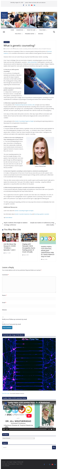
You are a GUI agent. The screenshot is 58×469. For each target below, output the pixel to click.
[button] (24, 30)
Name (4, 295)
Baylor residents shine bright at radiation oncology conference (15, 224)
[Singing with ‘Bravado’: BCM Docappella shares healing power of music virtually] (29, 234)
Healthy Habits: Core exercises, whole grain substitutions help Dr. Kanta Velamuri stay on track (47, 251)
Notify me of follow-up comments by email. (14, 319)
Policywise (42, 30)
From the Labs (5, 393)
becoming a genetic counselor (41, 214)
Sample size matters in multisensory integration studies (42, 224)
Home (12, 30)
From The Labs (31, 30)
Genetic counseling (23, 48)
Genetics (29, 48)
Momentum (19, 30)
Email (4, 302)
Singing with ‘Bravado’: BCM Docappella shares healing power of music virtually (28, 248)
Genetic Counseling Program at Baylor (24, 121)
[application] (29, 416)
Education (17, 48)
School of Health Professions (45, 48)
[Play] (4, 429)
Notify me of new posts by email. (11, 324)
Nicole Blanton (35, 48)
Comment (5, 275)
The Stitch (18, 33)
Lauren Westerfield (32, 62)
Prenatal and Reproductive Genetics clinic (25, 105)
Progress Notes (29, 33)
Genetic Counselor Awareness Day (23, 214)
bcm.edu (40, 33)
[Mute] (51, 429)
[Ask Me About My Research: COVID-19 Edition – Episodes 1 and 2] (10, 234)
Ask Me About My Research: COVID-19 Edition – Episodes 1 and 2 (10, 247)
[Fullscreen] (54, 429)
